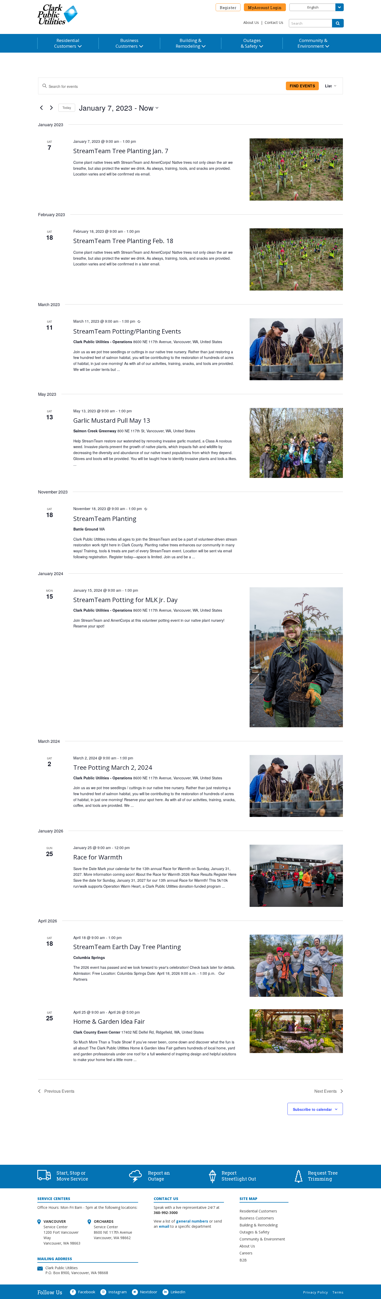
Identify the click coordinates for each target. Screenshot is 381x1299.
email (164, 1226)
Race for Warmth (97, 857)
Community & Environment (262, 1239)
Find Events (302, 85)
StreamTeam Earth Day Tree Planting (127, 946)
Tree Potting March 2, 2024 (112, 767)
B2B (243, 1260)
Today (66, 107)
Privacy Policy (315, 1292)
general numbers (192, 1221)
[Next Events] (51, 108)
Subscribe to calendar (312, 1109)
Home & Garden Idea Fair (109, 1021)
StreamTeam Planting (104, 518)
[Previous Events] (41, 108)
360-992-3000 (166, 1212)
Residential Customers (258, 1211)
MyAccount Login (265, 7)
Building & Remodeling (258, 1225)
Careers (245, 1253)
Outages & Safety (254, 1232)
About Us (251, 22)
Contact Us (274, 22)
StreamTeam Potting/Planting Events (127, 331)
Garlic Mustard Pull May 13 (111, 420)
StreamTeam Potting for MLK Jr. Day (125, 599)
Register (228, 7)
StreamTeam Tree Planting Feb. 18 (123, 240)
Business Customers (256, 1218)
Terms (338, 1292)
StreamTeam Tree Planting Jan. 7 (120, 150)
